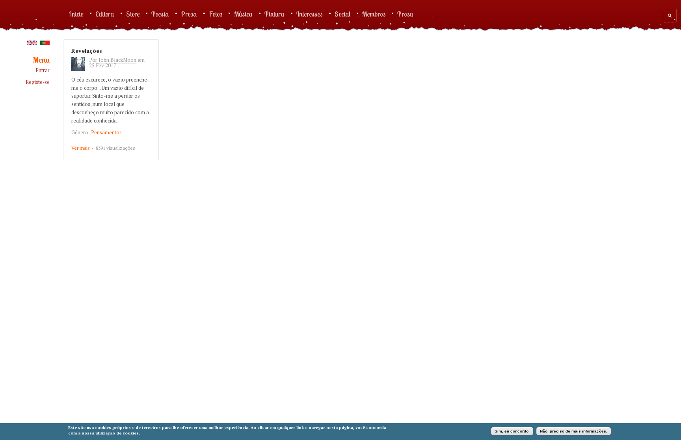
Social (342, 13)
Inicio (76, 13)
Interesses (309, 13)
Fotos (215, 13)
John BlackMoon (117, 59)
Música (243, 13)
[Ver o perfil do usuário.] (80, 68)
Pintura (274, 13)
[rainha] (32, 43)
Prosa (189, 13)
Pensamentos (106, 132)
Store (133, 13)
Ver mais (80, 148)
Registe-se (38, 82)
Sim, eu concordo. (512, 431)
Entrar (42, 70)
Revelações (86, 50)
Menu (41, 60)
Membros (373, 13)
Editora (104, 13)
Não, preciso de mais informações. (573, 431)
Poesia (160, 13)
